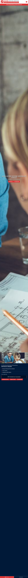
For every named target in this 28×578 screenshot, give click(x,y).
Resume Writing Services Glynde (8, 368)
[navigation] (26, 1)
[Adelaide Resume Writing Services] (10, 2)
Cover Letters (4, 370)
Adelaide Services (5, 379)
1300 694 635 (17, 181)
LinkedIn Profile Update (6, 372)
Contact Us (10, 181)
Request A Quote (12, 379)
